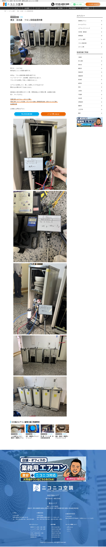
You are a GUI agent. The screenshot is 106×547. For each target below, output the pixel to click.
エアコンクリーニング (35, 531)
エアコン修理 (12, 11)
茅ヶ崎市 (51, 434)
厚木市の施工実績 (56, 527)
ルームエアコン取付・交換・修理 (37, 529)
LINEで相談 (79, 4)
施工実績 (60, 8)
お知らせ (49, 8)
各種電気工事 (33, 537)
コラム (68, 531)
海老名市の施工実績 (56, 529)
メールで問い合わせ (53, 114)
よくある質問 (85, 8)
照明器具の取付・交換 (35, 535)
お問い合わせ (93, 4)
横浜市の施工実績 (56, 531)
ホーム (16, 8)
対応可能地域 (72, 8)
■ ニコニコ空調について (71, 524)
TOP (5, 11)
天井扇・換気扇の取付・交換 (36, 533)
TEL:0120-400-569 (26, 114)
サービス (38, 8)
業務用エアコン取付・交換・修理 (37, 527)
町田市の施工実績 (56, 535)
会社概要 (27, 8)
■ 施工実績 (53, 524)
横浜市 (20, 434)
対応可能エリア (53, 495)
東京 (22, 17)
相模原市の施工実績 (56, 533)
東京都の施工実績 (56, 537)
